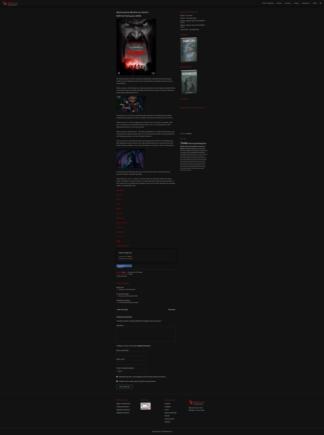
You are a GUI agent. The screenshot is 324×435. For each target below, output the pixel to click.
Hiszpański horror (184, 154)
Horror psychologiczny (197, 143)
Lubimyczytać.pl (169, 419)
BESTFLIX (189, 133)
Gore (191, 150)
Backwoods (195, 168)
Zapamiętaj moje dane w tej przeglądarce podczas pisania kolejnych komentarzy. (142, 377)
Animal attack (183, 157)
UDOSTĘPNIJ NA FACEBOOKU (121, 266)
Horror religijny (186, 150)
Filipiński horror (183, 170)
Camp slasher (191, 166)
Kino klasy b (201, 159)
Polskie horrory (196, 156)
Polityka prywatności (122, 407)
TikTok (167, 410)
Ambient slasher (200, 168)
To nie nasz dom (122, 294)
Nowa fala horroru (194, 161)
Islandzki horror (189, 168)
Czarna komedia (190, 152)
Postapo (195, 166)
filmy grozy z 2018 (133, 272)
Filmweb (167, 416)
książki (184, 168)
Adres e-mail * (120, 359)
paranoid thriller (133, 296)
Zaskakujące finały (190, 159)
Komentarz (120, 325)
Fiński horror (202, 164)
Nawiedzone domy (196, 148)
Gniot (199, 154)
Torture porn (196, 159)
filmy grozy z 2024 (124, 296)
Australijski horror (187, 161)
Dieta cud (120, 287)
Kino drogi (189, 170)
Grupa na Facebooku (171, 413)
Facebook (167, 403)
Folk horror (201, 161)
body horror (132, 289)
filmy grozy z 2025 (124, 289)
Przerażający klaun (191, 18)
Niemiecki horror (186, 163)
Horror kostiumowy (203, 154)
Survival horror (196, 150)
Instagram (168, 407)
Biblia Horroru (13, 3)
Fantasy (184, 159)
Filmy (123, 272)
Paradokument (201, 152)
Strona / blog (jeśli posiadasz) (125, 368)
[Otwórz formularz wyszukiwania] (320, 3)
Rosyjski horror (193, 163)
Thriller (184, 143)
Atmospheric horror (196, 146)
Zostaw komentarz (121, 276)
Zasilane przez (122, 256)
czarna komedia (123, 302)
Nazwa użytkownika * (122, 350)
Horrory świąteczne (184, 166)
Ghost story (184, 146)
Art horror (199, 166)
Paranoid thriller (199, 163)
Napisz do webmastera (123, 403)
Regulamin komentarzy (143, 346)
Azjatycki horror (203, 150)
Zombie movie (202, 156)
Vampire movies (183, 156)
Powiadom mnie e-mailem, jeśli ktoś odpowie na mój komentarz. (137, 381)
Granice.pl (167, 422)
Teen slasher (183, 152)
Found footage (197, 164)
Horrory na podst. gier (187, 164)
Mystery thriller (190, 156)
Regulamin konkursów (122, 413)
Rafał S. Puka (199, 408)
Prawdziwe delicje (123, 300)
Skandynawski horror (199, 157)
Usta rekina (189, 15)
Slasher (140, 272)
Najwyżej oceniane (133, 302)
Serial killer (188, 148)
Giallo (193, 164)
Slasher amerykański (193, 154)
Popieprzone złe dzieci (190, 157)
